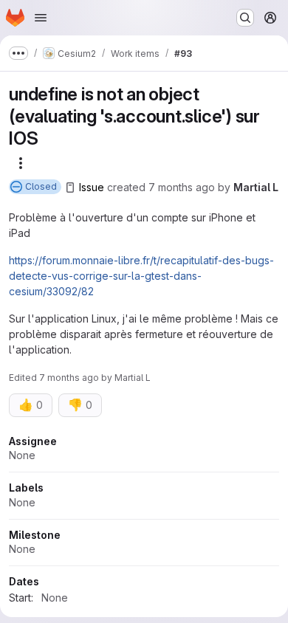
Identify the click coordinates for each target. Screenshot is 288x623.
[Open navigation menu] (40, 18)
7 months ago (181, 187)
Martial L (255, 187)
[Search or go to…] (245, 18)
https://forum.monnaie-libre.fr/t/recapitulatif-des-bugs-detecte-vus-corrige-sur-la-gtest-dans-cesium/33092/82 (141, 275)
